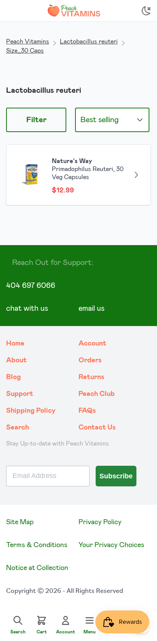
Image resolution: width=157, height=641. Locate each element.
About (16, 360)
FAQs (87, 410)
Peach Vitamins (27, 42)
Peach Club (96, 394)
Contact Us (97, 427)
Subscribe (116, 476)
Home (15, 343)
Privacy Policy (100, 522)
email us (91, 308)
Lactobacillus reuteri (89, 42)
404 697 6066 (30, 285)
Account (92, 343)
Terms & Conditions (36, 545)
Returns (91, 377)
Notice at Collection (37, 568)
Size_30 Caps (25, 51)
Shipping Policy (31, 410)
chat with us (27, 308)
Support (19, 394)
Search (17, 427)
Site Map (20, 522)
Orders (90, 360)
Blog (13, 377)
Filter (36, 120)
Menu (89, 632)
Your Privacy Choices (111, 545)
